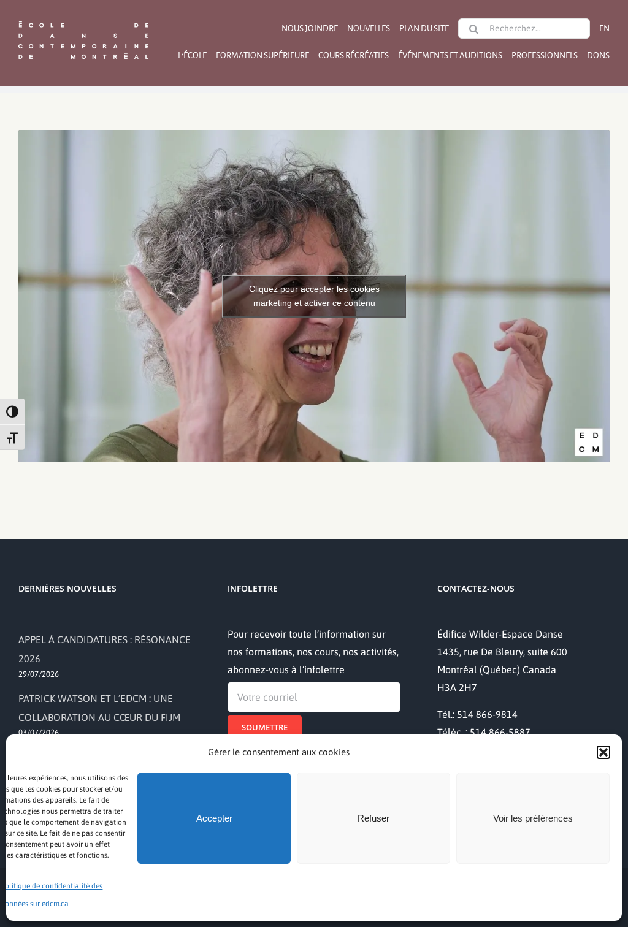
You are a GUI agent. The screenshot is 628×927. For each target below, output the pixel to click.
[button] (603, 752)
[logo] (83, 20)
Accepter (214, 818)
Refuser (373, 818)
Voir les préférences (533, 818)
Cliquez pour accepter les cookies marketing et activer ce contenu (314, 296)
